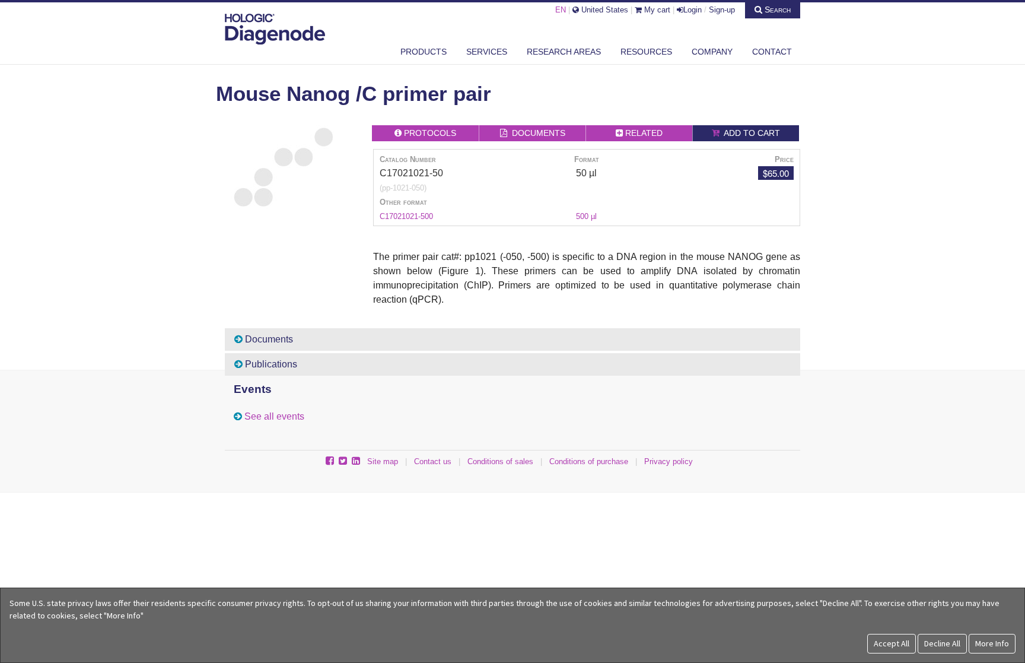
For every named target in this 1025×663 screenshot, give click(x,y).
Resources (646, 51)
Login (692, 9)
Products (423, 51)
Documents (268, 339)
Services (486, 51)
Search (776, 9)
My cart (656, 9)
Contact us (432, 461)
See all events (274, 416)
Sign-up (722, 9)
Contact (772, 51)
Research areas (564, 51)
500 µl (586, 216)
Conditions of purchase (588, 461)
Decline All (942, 643)
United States (603, 9)
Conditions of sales (500, 461)
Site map (382, 461)
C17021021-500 (406, 216)
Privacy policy (668, 461)
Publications (270, 364)
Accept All (891, 643)
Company (712, 51)
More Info (992, 643)
